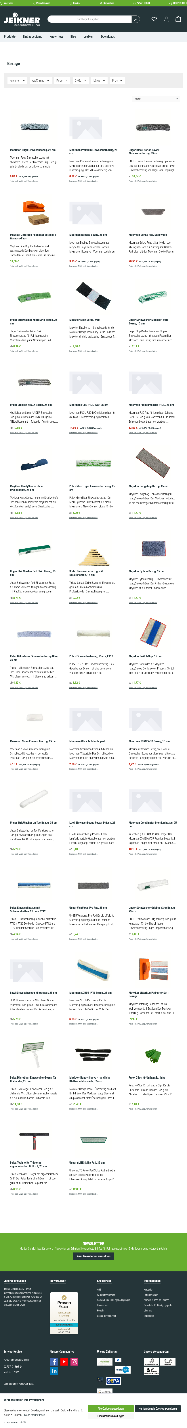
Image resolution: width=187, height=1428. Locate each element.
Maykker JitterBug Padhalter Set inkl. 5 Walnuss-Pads (33, 236)
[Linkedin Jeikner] (55, 1371)
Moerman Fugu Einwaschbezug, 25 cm (33, 150)
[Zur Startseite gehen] (22, 19)
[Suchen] (135, 19)
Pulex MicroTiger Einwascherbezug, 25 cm (92, 488)
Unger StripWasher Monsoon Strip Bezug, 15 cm (148, 321)
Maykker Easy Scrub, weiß (84, 320)
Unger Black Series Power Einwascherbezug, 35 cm (144, 151)
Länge (97, 80)
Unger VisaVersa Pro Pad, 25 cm (88, 907)
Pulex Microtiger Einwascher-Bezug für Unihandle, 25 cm (33, 1079)
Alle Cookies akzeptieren (111, 1408)
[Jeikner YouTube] (65, 1362)
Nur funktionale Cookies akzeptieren (158, 1408)
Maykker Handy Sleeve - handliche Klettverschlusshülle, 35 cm (89, 1079)
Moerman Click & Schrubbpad (87, 741)
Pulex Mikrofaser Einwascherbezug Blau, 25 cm (34, 658)
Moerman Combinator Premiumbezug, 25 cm (153, 824)
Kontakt (100, 1310)
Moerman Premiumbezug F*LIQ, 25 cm (151, 405)
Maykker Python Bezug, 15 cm (146, 571)
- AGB (23, 1422)
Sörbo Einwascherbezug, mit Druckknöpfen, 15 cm (86, 573)
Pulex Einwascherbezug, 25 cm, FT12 (91, 656)
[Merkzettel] (154, 19)
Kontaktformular (26, 1383)
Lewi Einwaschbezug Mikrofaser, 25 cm (33, 992)
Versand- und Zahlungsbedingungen (113, 1300)
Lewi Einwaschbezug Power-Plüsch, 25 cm (92, 824)
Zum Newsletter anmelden (93, 1256)
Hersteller (15, 80)
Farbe (59, 80)
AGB (99, 1289)
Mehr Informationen (34, 1415)
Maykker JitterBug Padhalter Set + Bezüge (149, 994)
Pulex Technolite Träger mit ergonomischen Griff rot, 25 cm (28, 1164)
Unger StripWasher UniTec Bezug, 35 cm (33, 822)
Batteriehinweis (151, 1294)
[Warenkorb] (178, 19)
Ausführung (38, 80)
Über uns (148, 1310)
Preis (115, 80)
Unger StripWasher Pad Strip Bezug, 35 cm (33, 573)
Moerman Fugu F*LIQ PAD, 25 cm (88, 405)
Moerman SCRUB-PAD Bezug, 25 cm (90, 992)
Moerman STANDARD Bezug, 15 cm (149, 741)
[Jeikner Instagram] (75, 1362)
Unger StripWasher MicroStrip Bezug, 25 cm (33, 321)
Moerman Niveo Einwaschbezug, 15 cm (33, 741)
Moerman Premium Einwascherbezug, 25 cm (93, 151)
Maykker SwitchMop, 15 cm (145, 656)
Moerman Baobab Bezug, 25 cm (88, 235)
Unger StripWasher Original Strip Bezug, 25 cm (152, 909)
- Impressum (11, 1422)
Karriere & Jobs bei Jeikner (156, 1300)
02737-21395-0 (180, 3)
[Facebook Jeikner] (55, 1362)
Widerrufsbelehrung (106, 1294)
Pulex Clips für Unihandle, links (147, 1077)
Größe (78, 80)
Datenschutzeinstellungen (111, 1416)
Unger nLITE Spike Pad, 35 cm (87, 1162)
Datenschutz (102, 1305)
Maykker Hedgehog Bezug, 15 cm (148, 486)
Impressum (149, 1315)
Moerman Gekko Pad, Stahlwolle (148, 235)
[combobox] (89, 19)
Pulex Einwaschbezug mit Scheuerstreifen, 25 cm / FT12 (28, 909)
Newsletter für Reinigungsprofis (158, 1305)
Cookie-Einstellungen (106, 1315)
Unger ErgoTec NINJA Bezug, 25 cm (31, 405)
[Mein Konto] (166, 19)
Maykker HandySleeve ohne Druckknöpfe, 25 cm (26, 488)
